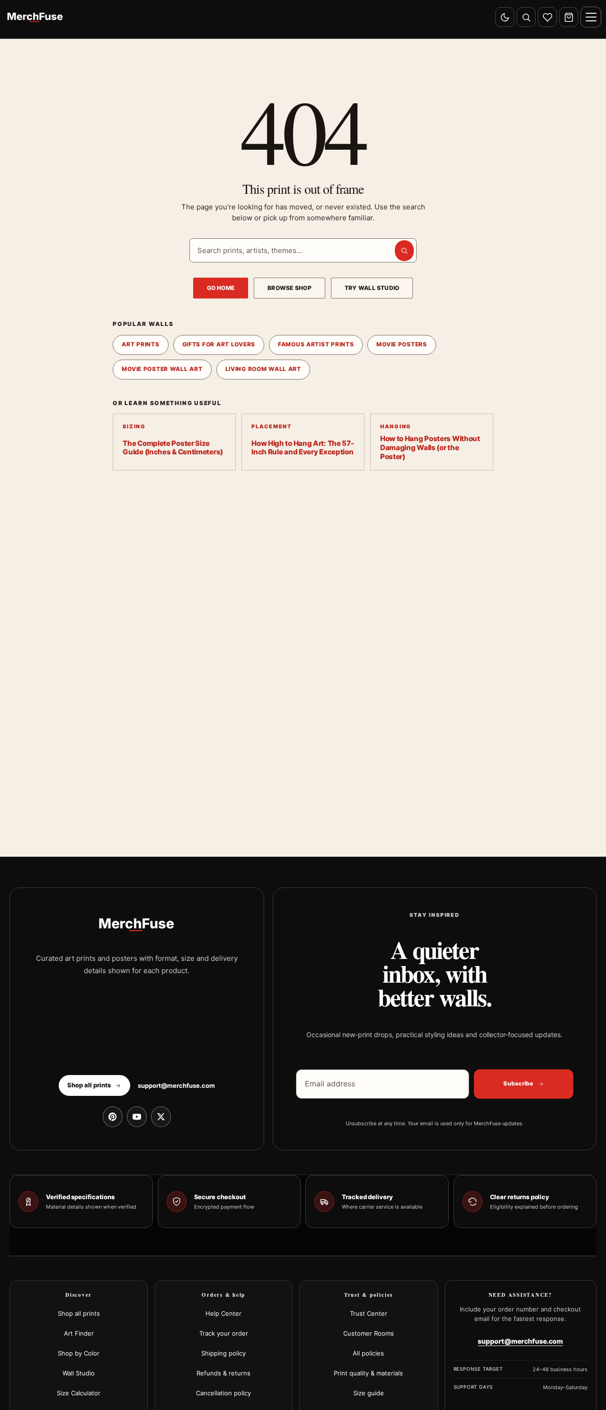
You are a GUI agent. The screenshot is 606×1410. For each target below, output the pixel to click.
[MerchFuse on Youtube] (137, 1116)
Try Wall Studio (372, 287)
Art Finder (79, 1333)
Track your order (223, 1333)
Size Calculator (78, 1393)
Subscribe (518, 1083)
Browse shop (289, 287)
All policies (368, 1353)
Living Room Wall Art (263, 368)
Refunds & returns (223, 1373)
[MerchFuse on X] (161, 1116)
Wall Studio (78, 1373)
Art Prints (140, 344)
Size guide (368, 1393)
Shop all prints (79, 1313)
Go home (221, 287)
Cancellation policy (223, 1393)
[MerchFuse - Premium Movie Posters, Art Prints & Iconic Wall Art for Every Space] (35, 17)
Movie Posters (401, 344)
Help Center (223, 1313)
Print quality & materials (368, 1373)
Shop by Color (78, 1353)
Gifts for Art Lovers (218, 344)
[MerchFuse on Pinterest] (113, 1116)
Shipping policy (223, 1353)
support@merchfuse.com (176, 1085)
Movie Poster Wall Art (162, 368)
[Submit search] (404, 250)
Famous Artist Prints (316, 344)
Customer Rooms (368, 1333)
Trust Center (368, 1313)
